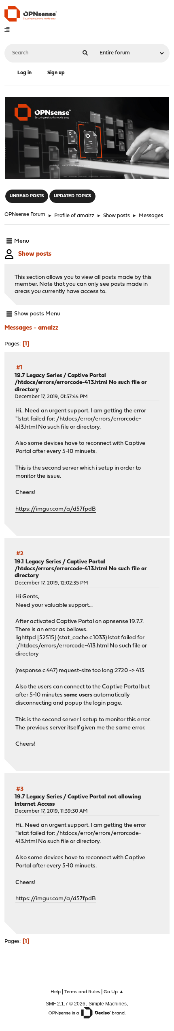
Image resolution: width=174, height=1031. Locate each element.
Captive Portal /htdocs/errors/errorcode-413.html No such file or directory (81, 383)
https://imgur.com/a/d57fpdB (55, 509)
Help (56, 992)
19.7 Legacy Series (38, 376)
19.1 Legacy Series (38, 562)
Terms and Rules (82, 992)
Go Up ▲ (114, 992)
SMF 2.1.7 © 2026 (65, 1003)
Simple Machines (108, 1003)
